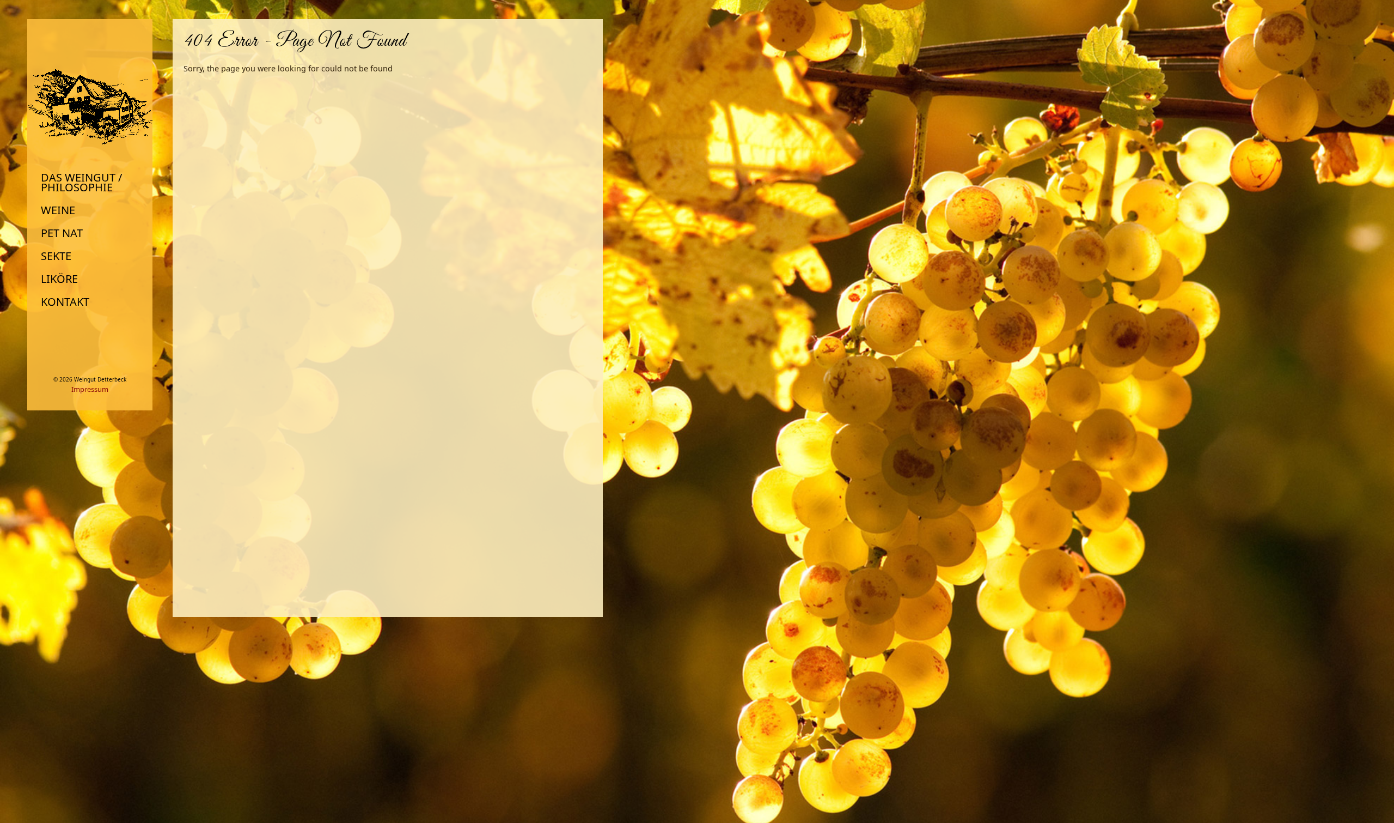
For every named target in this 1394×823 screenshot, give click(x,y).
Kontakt (65, 302)
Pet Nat (62, 233)
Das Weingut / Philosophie (81, 182)
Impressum (89, 389)
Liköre (59, 279)
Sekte (56, 256)
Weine (58, 210)
